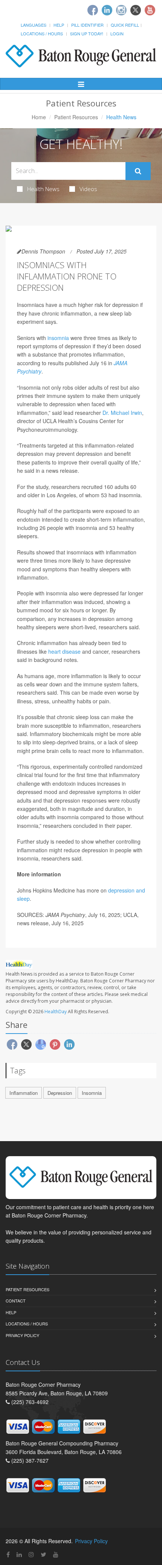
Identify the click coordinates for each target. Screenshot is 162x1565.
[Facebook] (92, 10)
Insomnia (92, 1092)
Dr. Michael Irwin (122, 412)
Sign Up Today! (86, 33)
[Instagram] (121, 10)
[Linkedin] (107, 10)
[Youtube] (150, 10)
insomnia (58, 338)
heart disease (64, 651)
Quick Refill (125, 25)
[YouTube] (55, 1554)
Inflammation (23, 1092)
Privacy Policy (22, 1335)
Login (117, 33)
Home (39, 117)
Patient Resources (76, 117)
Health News (43, 189)
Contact (16, 1301)
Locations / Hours (42, 33)
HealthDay (55, 1011)
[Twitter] (135, 10)
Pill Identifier (87, 25)
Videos (88, 189)
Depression (59, 1092)
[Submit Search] (138, 171)
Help (58, 25)
